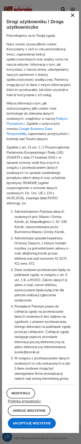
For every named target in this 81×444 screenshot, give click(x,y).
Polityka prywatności (24, 401)
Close (72, 15)
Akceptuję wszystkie (32, 423)
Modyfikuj (20, 393)
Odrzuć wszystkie (29, 410)
